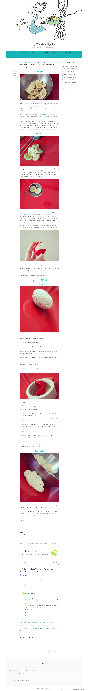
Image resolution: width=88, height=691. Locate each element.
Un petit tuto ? (26, 55)
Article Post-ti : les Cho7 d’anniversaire (17, 673)
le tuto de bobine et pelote (29, 505)
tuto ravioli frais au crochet (43, 545)
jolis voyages (69, 52)
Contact (35, 55)
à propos (42, 55)
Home (17, 52)
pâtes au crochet (50, 543)
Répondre (24, 588)
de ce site (25, 170)
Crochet (53, 52)
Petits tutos (28, 62)
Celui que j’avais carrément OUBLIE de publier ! (19, 677)
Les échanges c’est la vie (28, 52)
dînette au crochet (34, 543)
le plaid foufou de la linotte (61, 55)
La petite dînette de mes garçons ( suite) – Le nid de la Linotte (37, 622)
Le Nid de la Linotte (44, 44)
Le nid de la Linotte (30, 593)
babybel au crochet (26, 543)
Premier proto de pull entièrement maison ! (18, 680)
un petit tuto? (45, 62)
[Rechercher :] (70, 88)
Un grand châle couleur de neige (51, 563)
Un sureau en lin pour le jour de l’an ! (28, 563)
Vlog (48, 55)
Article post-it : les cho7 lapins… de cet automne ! (19, 670)
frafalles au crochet (43, 543)
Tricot (39, 52)
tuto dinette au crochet (32, 545)
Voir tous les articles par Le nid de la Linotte (38, 556)
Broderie (60, 52)
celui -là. (31, 214)
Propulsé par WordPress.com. (44, 688)
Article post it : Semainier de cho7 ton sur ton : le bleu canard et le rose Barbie (25, 667)
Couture (46, 52)
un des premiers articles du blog (47, 114)
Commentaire (52, 651)
